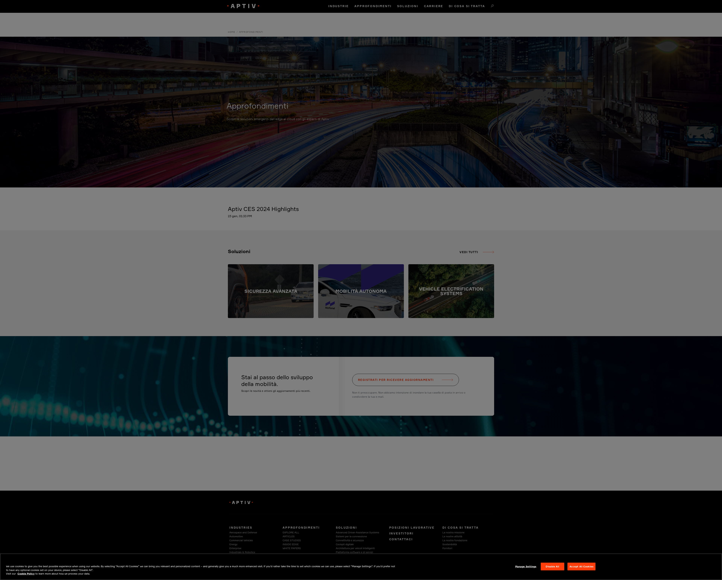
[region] (361, 566)
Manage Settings (525, 566)
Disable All (552, 566)
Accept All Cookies (581, 566)
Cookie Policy (26, 573)
